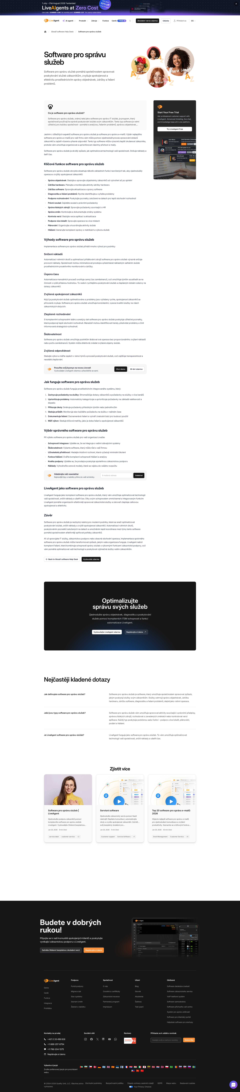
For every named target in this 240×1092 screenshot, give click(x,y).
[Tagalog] (133, 1071)
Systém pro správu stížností (178, 1012)
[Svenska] (193, 1067)
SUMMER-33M (55, 12)
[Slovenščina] (189, 1067)
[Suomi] (121, 1067)
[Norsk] (162, 1067)
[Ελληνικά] (103, 1067)
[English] (108, 1067)
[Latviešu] (153, 1067)
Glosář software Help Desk (62, 32)
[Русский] (180, 1067)
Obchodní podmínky (93, 1083)
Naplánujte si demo (134, 632)
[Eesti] (117, 1067)
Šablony (138, 1002)
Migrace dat (76, 991)
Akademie (139, 996)
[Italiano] (139, 1067)
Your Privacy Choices (142, 1087)
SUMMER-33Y (79, 12)
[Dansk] (94, 1067)
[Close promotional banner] (236, 4)
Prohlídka (48, 1008)
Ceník (46, 993)
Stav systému (76, 996)
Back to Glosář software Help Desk (63, 559)
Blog (137, 986)
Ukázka (166, 21)
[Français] (126, 1067)
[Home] (45, 31)
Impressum (107, 1007)
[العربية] (81, 1067)
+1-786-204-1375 (56, 1049)
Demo (46, 988)
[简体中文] (142, 1071)
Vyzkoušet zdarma (91, 559)
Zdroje (94, 21)
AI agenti (69, 21)
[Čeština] (90, 1067)
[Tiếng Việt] (137, 1071)
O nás (105, 986)
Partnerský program (111, 1002)
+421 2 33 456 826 (56, 1039)
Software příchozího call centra (179, 1007)
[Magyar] (135, 1067)
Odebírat (139, 475)
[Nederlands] (157, 1067)
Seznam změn (77, 1002)
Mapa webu (171, 1083)
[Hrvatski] (130, 1067)
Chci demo (120, 369)
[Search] (131, 21)
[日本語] (144, 1067)
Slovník (138, 991)
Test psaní (139, 1007)
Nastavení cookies (187, 1083)
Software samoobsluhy (176, 1002)
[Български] (85, 1067)
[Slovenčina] (184, 1067)
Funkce (47, 998)
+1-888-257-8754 (56, 1044)
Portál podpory (77, 986)
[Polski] (166, 1067)
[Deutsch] (99, 1067)
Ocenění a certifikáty (111, 991)
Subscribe (189, 1040)
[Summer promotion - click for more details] (120, 7)
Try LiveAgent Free (175, 129)
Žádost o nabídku (78, 1007)
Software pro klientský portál (179, 1017)
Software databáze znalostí (178, 986)
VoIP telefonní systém (176, 996)
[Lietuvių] (148, 1067)
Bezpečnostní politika (114, 1083)
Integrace (48, 1003)
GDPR (160, 1083)
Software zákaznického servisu (179, 991)
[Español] (112, 1067)
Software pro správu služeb (89, 32)
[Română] (175, 1067)
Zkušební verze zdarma (147, 21)
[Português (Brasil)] (171, 1067)
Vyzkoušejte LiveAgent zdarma (107, 632)
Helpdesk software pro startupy (180, 1022)
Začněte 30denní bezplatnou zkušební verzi (61, 950)
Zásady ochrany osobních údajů (140, 1083)
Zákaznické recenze (111, 996)
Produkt (82, 21)
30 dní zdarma (136, 369)
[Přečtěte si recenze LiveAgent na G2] (130, 1041)
